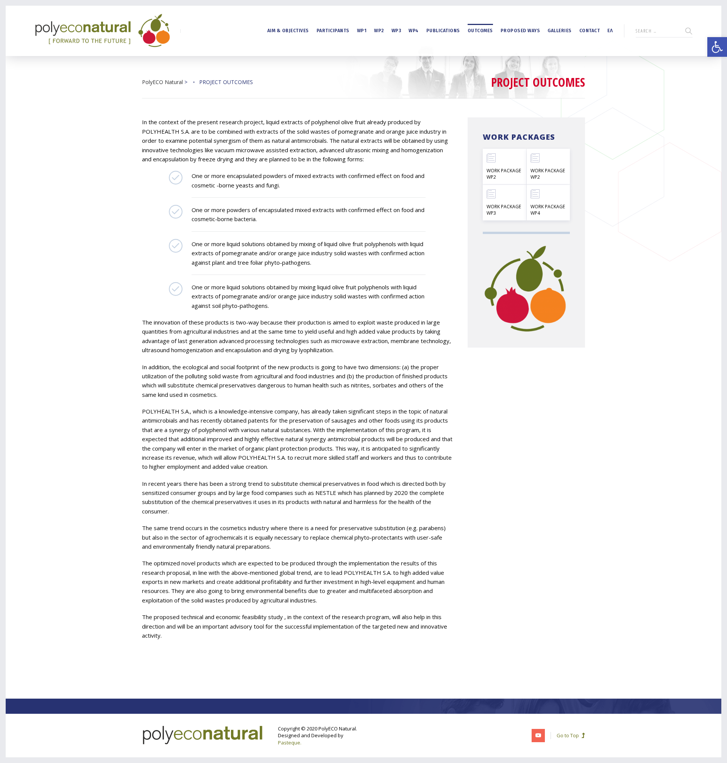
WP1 (362, 30)
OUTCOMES (480, 30)
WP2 (379, 30)
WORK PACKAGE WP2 (504, 173)
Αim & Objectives (288, 30)
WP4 (414, 30)
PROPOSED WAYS (520, 30)
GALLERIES (560, 30)
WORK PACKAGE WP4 (547, 209)
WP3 (396, 30)
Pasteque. (289, 742)
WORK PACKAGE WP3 (504, 209)
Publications (443, 30)
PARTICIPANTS (333, 30)
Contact (589, 30)
